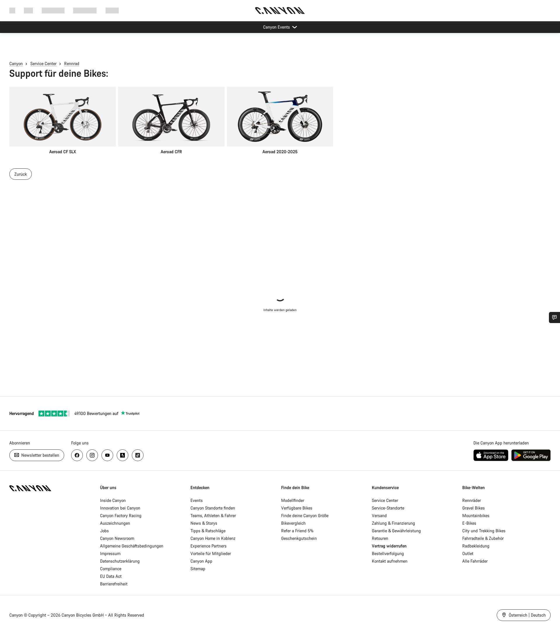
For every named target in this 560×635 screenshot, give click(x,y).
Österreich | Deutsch (527, 615)
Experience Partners (208, 546)
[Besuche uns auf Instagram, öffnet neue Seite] (92, 455)
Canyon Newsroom (117, 538)
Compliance (110, 568)
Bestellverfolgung (388, 553)
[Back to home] (280, 10)
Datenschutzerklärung (120, 561)
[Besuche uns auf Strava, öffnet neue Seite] (122, 455)
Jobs (104, 530)
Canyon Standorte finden (212, 508)
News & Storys (203, 523)
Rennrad (71, 63)
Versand (379, 515)
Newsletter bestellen (39, 455)
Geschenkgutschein (299, 538)
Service (112, 10)
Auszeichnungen (115, 523)
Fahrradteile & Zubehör (483, 538)
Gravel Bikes (473, 508)
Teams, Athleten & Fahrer (213, 515)
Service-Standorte (388, 508)
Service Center (43, 63)
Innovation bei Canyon (120, 508)
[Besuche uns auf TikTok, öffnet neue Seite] (138, 455)
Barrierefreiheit (113, 584)
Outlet (467, 553)
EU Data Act (111, 576)
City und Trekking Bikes (483, 530)
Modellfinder (292, 500)
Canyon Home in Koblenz (212, 538)
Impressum (110, 553)
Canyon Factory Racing (120, 515)
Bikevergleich (293, 523)
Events (196, 500)
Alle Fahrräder (475, 561)
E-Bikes (469, 523)
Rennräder (471, 500)
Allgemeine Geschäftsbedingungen (131, 546)
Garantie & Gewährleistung (396, 530)
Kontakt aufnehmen (389, 561)
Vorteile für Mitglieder (210, 553)
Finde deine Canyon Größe (304, 515)
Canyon (16, 63)
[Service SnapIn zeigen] (554, 317)
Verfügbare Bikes (296, 508)
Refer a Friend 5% (297, 530)
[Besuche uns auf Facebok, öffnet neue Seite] (77, 455)
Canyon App (201, 561)
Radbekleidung (475, 546)
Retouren (380, 538)
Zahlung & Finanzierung (393, 523)
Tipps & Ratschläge (207, 530)
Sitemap (197, 568)
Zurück (20, 174)
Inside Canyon (113, 500)
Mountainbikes (475, 515)
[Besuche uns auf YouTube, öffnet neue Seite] (107, 455)
